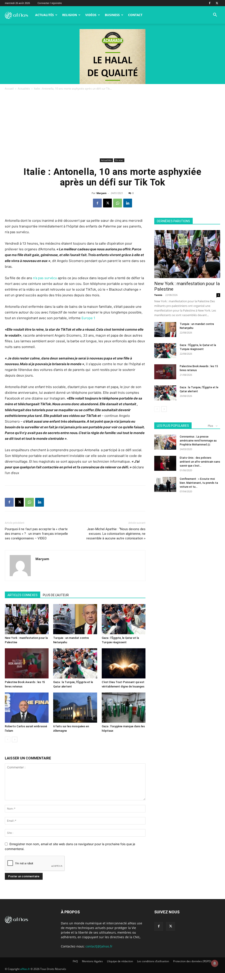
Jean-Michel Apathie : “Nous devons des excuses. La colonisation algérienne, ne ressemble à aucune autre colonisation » (115, 533)
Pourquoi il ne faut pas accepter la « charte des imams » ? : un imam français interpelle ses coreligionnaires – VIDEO (36, 533)
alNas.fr (25, 969)
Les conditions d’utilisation (153, 961)
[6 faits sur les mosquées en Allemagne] (75, 708)
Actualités (44, 15)
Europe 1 (88, 318)
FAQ (75, 961)
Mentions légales (92, 961)
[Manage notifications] (214, 963)
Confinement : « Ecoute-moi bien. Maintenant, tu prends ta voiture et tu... (199, 482)
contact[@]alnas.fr (98, 946)
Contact (135, 15)
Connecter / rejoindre (50, 3)
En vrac (119, 160)
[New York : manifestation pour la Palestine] (27, 619)
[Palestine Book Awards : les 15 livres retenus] (27, 663)
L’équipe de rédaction (120, 961)
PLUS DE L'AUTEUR (56, 595)
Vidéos (90, 15)
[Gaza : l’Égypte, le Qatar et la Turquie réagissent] (123, 619)
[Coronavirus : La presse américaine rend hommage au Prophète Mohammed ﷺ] (165, 442)
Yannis (158, 295)
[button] (215, 15)
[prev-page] (7, 739)
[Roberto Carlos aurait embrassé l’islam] (27, 708)
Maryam (101, 193)
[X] (217, 3)
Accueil (9, 88)
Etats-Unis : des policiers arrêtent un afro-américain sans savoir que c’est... (200, 461)
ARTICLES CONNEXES (22, 595)
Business (112, 15)
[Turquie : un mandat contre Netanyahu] (75, 619)
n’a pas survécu (44, 278)
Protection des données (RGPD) (192, 961)
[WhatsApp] (117, 203)
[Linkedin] (127, 203)
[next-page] (14, 739)
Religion (69, 15)
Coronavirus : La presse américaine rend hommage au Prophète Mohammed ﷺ (198, 440)
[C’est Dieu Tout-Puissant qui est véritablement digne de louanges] (123, 663)
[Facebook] (209, 3)
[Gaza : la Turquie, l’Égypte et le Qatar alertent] (75, 663)
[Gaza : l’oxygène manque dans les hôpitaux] (123, 708)
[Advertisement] (112, 124)
